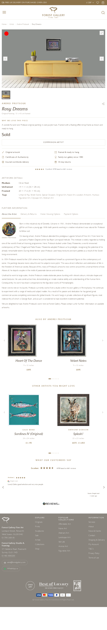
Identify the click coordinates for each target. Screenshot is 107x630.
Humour (95, 195)
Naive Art (71, 195)
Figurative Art (24, 198)
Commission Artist (53, 142)
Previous (5, 59)
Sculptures (39, 531)
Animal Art (63, 547)
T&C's (90, 549)
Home (4, 24)
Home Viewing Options (50, 214)
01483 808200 (8, 556)
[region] (53, 487)
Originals (38, 522)
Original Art (61, 195)
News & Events (94, 531)
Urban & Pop (24, 195)
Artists (37, 540)
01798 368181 (8, 538)
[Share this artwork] (103, 104)
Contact (91, 536)
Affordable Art (65, 524)
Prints (37, 527)
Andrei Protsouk (23, 24)
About (91, 527)
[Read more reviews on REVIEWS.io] (51, 504)
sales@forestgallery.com (16, 563)
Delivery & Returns (29, 214)
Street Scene (36, 195)
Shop (37, 549)
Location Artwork (83, 195)
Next (102, 59)
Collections (39, 545)
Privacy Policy (93, 554)
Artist (11, 24)
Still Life (62, 542)
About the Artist (9, 214)
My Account (93, 545)
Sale (36, 536)
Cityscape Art (36, 198)
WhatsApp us (12, 569)
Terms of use (93, 558)
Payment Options (71, 214)
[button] (3, 487)
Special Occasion (48, 195)
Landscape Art (64, 538)
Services (91, 522)
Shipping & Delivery (96, 540)
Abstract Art (48, 198)
